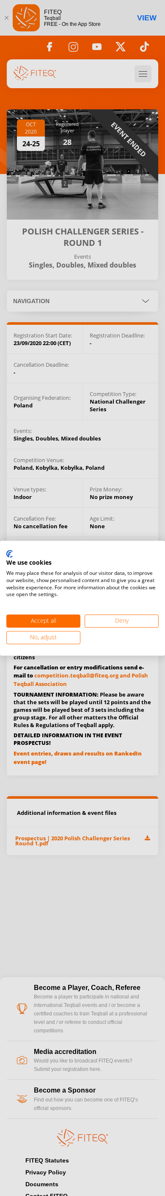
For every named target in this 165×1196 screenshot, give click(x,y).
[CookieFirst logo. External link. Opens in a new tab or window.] (9, 554)
